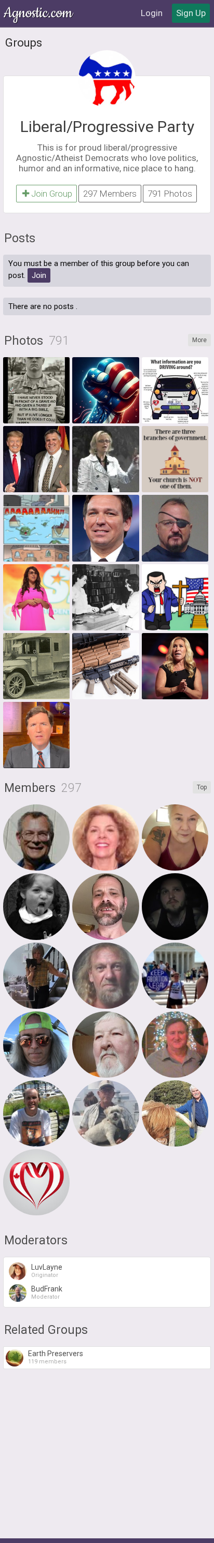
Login (152, 13)
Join (39, 275)
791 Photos (170, 193)
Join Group (51, 193)
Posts (19, 238)
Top (202, 787)
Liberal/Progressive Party (107, 126)
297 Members (110, 193)
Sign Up (191, 13)
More (199, 340)
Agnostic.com (39, 13)
